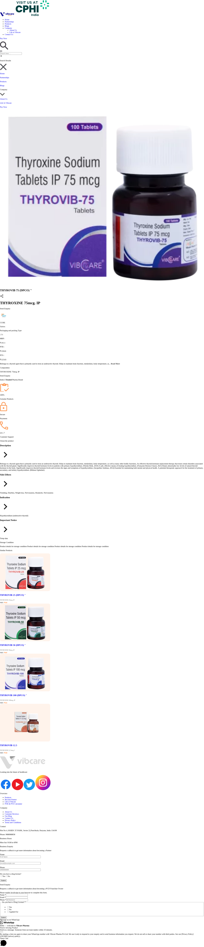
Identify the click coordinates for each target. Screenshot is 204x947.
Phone (3, 900)
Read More (115, 364)
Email (3, 897)
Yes (10, 907)
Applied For (13, 912)
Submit (3, 917)
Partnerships (9, 22)
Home (7, 20)
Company (8, 28)
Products (8, 24)
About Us (13, 30)
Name (3, 895)
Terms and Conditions (13, 822)
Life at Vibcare (15, 32)
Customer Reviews (12, 814)
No (10, 909)
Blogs (7, 26)
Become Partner (11, 800)
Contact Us (9, 34)
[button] (102, 920)
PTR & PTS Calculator (13, 804)
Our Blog (8, 816)
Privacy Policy (10, 820)
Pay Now (3, 107)
